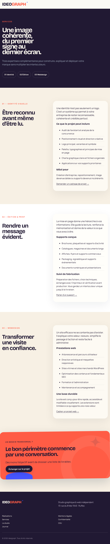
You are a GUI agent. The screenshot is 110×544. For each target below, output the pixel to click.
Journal (5, 526)
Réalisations (7, 516)
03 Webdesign (41, 74)
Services (5, 519)
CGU (60, 523)
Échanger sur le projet (19, 469)
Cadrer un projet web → (67, 411)
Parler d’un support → (66, 294)
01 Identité (9, 74)
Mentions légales (65, 516)
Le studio (6, 523)
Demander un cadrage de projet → (72, 183)
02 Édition (24, 74)
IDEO (14, 4)
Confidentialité (64, 519)
